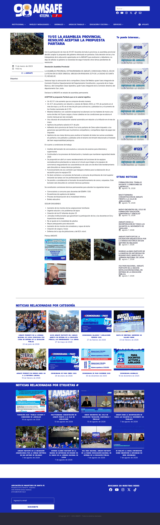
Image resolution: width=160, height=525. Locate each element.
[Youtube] (122, 13)
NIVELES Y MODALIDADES (39, 24)
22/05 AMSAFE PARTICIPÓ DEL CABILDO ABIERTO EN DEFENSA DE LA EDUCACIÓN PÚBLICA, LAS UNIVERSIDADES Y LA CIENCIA (64, 337)
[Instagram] (127, 13)
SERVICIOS (117, 24)
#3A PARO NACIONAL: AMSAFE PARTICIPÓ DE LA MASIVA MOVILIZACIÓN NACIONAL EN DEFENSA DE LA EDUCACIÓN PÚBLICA (96, 453)
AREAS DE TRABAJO (76, 24)
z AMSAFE (28, 73)
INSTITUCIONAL (18, 24)
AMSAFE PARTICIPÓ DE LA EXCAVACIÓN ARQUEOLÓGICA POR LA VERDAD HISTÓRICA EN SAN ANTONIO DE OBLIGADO (31, 453)
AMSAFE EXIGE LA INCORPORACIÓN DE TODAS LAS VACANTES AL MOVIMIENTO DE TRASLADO (129, 417)
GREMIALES (58, 24)
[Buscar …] (132, 8)
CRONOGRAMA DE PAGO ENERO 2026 (64, 373)
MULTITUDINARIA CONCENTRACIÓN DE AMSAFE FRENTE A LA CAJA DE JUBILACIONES (63, 417)
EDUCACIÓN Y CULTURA (99, 24)
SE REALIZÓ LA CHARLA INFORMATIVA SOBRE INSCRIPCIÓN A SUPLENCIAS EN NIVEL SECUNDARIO (129, 453)
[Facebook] (117, 13)
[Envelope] (140, 13)
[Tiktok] (136, 13)
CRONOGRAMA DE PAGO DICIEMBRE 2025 (96, 373)
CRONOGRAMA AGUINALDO (129, 373)
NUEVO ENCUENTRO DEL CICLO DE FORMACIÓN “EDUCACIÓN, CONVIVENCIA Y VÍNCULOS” (96, 417)
